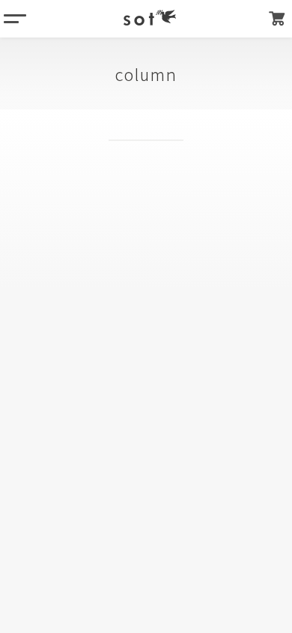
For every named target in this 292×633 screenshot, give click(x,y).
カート (277, 19)
